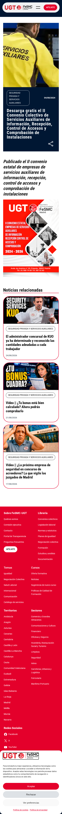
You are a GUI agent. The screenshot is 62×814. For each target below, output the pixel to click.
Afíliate (50, 7)
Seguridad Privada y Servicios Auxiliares (15, 98)
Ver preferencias (31, 802)
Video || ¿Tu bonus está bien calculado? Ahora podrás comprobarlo (25, 407)
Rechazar (31, 794)
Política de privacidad (38, 810)
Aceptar (31, 786)
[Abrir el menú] (38, 7)
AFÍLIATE (10, 549)
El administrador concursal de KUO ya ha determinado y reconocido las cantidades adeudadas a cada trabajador (30, 343)
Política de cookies (20, 810)
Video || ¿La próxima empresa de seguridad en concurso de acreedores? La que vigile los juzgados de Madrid (28, 471)
